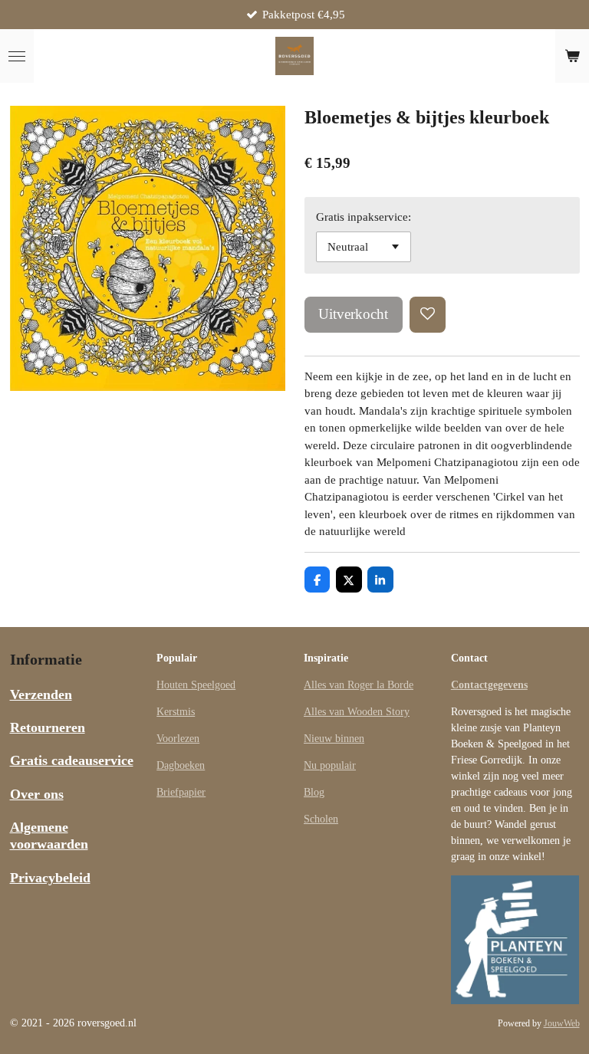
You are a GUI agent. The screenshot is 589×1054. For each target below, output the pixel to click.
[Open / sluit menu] (17, 56)
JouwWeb (562, 1024)
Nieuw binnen (334, 738)
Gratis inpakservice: (363, 217)
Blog (314, 792)
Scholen (321, 819)
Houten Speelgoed (195, 685)
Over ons (37, 794)
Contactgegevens (489, 685)
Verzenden (41, 694)
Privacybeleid (50, 877)
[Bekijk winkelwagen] (572, 56)
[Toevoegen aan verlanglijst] (428, 315)
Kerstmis (175, 711)
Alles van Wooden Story (357, 711)
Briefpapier (181, 792)
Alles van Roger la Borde (358, 685)
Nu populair (330, 765)
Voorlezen (177, 738)
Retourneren (47, 727)
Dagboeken (180, 765)
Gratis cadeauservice (71, 760)
